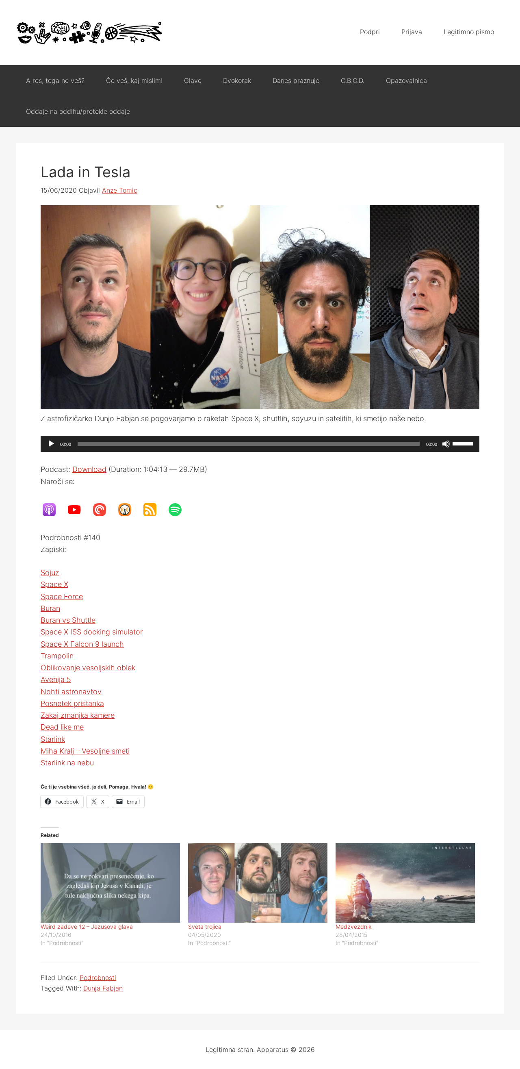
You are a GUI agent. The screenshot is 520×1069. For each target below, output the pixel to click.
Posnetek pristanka (72, 703)
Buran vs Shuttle (68, 620)
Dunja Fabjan (103, 988)
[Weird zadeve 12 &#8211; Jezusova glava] (110, 883)
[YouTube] (78, 509)
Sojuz (50, 572)
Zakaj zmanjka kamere (78, 715)
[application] (260, 444)
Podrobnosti (98, 977)
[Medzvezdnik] (405, 883)
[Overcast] (128, 509)
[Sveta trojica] (257, 883)
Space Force (62, 596)
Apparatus (89, 32)
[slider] (464, 443)
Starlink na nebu (67, 762)
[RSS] (154, 509)
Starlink (53, 739)
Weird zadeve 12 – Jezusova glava (87, 926)
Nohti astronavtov (71, 691)
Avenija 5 (56, 679)
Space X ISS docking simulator (92, 632)
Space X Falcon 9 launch (82, 644)
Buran (50, 608)
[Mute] (446, 444)
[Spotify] (179, 509)
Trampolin (57, 656)
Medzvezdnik (354, 926)
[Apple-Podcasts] (53, 509)
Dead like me (62, 727)
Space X (54, 584)
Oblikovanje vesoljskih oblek (88, 667)
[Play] (51, 444)
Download (89, 469)
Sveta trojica (204, 926)
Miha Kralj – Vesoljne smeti (85, 751)
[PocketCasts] (103, 509)
